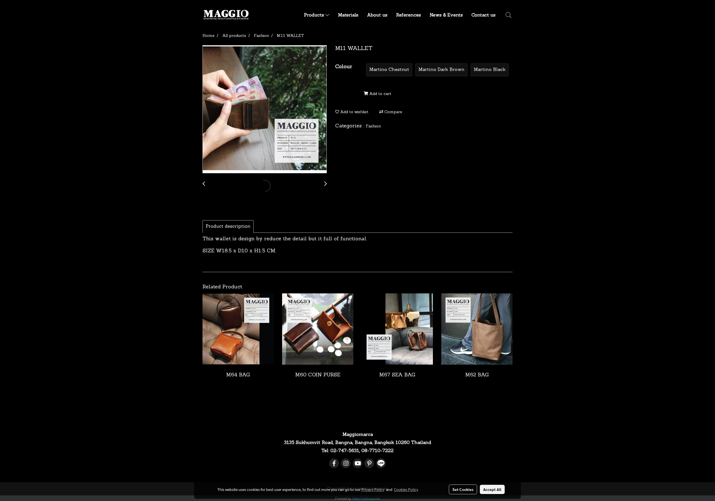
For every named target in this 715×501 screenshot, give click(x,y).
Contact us (483, 15)
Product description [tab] (228, 226)
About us (377, 15)
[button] (508, 15)
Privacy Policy (372, 489)
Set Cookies (462, 489)
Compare (392, 112)
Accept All (492, 489)
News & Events (446, 15)
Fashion (373, 126)
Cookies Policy (406, 489)
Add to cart (379, 94)
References (408, 15)
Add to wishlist (353, 112)
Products (314, 15)
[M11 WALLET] (264, 110)
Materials (348, 15)
